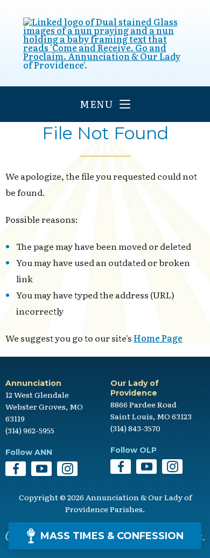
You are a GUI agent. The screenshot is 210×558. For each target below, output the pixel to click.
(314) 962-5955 (29, 430)
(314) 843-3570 (135, 428)
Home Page (158, 337)
